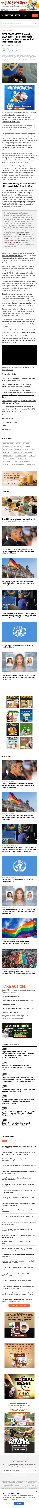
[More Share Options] (17, 50)
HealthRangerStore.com (13, 242)
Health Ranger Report (9, 1044)
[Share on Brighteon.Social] (4, 50)
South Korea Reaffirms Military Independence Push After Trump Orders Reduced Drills (18, 1287)
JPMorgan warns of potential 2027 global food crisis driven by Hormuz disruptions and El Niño (17, 1249)
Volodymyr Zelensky (28, 59)
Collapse (9, 30)
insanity (18, 57)
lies (21, 57)
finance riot (22, 56)
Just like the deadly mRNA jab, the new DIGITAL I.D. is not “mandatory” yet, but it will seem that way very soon (19, 677)
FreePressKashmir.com (9, 422)
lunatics (24, 57)
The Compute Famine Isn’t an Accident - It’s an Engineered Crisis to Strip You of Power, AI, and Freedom (18, 1153)
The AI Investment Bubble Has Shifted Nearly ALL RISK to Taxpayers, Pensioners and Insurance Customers (18, 1101)
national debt (30, 57)
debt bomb (33, 55)
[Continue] (35, 1470)
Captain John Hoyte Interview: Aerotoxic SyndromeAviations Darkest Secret (16, 1124)
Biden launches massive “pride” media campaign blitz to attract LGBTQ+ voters (16, 943)
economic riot (16, 56)
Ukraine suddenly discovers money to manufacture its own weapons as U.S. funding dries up (18, 147)
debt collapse (5, 56)
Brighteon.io (20, 234)
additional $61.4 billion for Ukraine (12, 256)
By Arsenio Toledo (6, 45)
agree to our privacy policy (12, 1499)
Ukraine (21, 59)
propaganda (5, 59)
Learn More (8, 1503)
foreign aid (33, 56)
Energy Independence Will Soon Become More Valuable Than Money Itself (18, 1090)
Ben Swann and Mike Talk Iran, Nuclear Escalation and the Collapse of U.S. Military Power (17, 1067)
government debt (12, 57)
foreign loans (5, 57)
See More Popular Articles (19, 1305)
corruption (28, 55)
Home (3, 30)
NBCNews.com (6, 426)
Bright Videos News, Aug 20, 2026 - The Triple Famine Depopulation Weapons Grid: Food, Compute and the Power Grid (18, 1113)
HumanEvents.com (8, 418)
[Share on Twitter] (12, 50)
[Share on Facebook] (8, 50)
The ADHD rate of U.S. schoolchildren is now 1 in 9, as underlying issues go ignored (18, 520)
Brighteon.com (8, 370)
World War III (31, 464)
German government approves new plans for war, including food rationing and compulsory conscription (18, 583)
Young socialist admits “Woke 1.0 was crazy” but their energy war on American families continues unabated (17, 1293)
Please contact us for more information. (13, 1018)
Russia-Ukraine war (14, 59)
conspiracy (22, 55)
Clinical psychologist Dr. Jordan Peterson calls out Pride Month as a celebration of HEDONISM (18, 973)
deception (10, 56)
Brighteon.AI (8, 238)
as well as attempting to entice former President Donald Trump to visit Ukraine (19, 340)
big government (8, 55)
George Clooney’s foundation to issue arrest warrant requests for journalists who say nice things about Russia (18, 551)
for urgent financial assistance (20, 117)
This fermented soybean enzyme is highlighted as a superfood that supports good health (17, 1300)
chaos (13, 55)
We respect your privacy (19, 1474)
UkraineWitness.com (28, 332)
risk (9, 59)
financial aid (28, 56)
